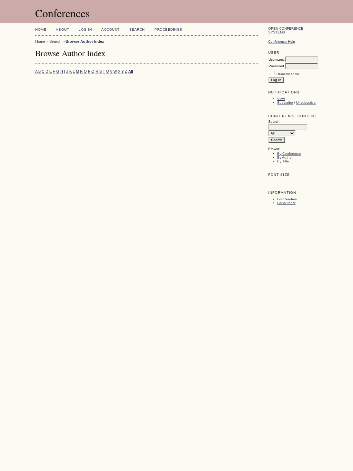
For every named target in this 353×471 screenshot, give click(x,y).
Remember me (288, 74)
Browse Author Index (84, 41)
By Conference (289, 154)
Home (40, 29)
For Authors (286, 203)
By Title (283, 161)
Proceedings (168, 29)
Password (276, 66)
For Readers (287, 199)
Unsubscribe (306, 102)
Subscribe (285, 102)
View (281, 99)
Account (110, 29)
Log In (85, 29)
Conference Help (281, 41)
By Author (285, 157)
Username (277, 59)
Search (137, 29)
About (62, 29)
